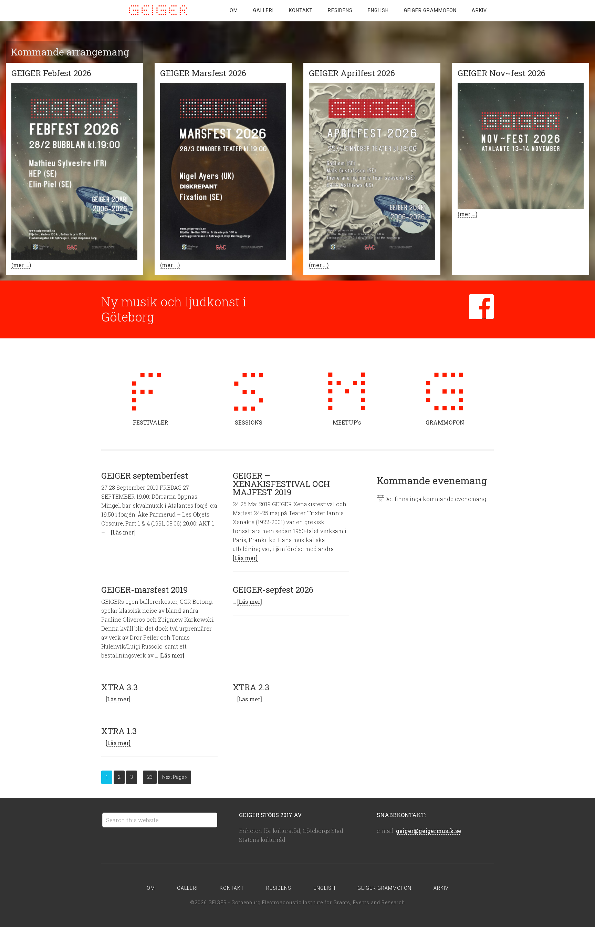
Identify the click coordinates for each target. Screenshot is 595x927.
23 (150, 777)
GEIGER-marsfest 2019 (144, 589)
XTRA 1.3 (119, 730)
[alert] (435, 499)
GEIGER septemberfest (144, 475)
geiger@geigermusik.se (428, 830)
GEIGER (156, 10)
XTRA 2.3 (251, 687)
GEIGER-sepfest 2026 (273, 589)
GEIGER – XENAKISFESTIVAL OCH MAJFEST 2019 (281, 484)
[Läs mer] (123, 532)
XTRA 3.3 (119, 687)
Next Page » (174, 777)
